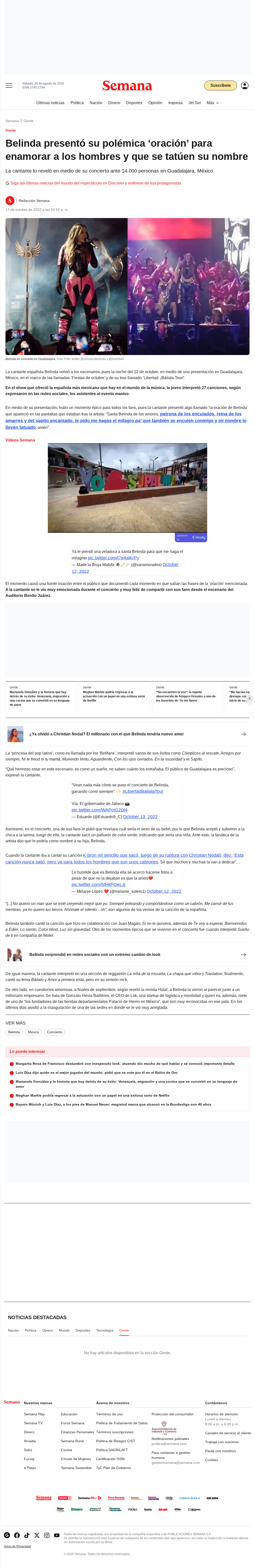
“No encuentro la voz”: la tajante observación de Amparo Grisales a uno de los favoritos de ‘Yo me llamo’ (186, 696)
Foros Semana (72, 1423)
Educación (69, 1414)
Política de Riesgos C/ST (115, 1441)
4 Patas (30, 1468)
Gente (28, 121)
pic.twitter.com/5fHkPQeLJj (98, 884)
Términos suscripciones (114, 1432)
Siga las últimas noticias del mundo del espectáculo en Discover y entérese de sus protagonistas (95, 183)
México (33, 1032)
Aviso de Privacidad (22, 1546)
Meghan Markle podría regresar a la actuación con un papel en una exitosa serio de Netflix (114, 696)
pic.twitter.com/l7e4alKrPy (113, 557)
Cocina (66, 1450)
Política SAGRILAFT (112, 1450)
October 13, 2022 (140, 816)
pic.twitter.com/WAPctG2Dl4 (100, 809)
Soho (28, 1450)
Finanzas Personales (77, 1432)
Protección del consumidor (172, 1414)
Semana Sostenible (76, 1468)
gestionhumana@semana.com (176, 1463)
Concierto (54, 1032)
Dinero (29, 1432)
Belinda (14, 1032)
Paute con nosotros (220, 1451)
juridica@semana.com (169, 1444)
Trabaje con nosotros (222, 1442)
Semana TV (33, 1423)
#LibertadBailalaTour (143, 791)
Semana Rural (72, 1441)
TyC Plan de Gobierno (113, 1468)
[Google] (7, 1535)
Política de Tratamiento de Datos (122, 1423)
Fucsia (29, 1459)
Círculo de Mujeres (76, 1459)
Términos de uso (109, 1414)
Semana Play (34, 1414)
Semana (12, 121)
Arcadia (30, 1441)
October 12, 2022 (164, 891)
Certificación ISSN (110, 1459)
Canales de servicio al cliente (228, 1433)
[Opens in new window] (17, 1535)
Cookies (211, 1460)
